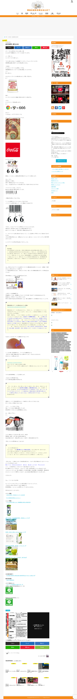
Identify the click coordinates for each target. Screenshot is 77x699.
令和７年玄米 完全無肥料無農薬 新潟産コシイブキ (17, 518)
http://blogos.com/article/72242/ (14, 362)
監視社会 (54, 349)
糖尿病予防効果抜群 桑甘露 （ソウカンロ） (15, 545)
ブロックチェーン (62, 340)
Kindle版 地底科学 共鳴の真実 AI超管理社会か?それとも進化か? (20, 575)
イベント (17, 13)
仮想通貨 (54, 343)
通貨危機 (58, 350)
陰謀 (52, 13)
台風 (56, 344)
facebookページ (54, 190)
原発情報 (46, 13)
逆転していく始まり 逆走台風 (64, 299)
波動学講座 (53, 186)
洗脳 (62, 347)
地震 (65, 344)
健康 (58, 343)
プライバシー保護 (54, 188)
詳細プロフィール (61, 160)
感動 (63, 346)
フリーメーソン (55, 340)
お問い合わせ (59, 13)
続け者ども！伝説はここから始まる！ (38, 16)
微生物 (59, 346)
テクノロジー (41, 13)
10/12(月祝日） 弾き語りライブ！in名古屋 (15, 495)
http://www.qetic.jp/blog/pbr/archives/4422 (16, 307)
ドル (65, 337)
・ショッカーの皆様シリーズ (57, 171)
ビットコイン (61, 338)
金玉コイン (68, 350)
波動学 (58, 347)
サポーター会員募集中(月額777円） (14, 584)
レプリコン (54, 341)
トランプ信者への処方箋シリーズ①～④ (60, 169)
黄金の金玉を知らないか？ (37, 697)
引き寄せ (54, 346)
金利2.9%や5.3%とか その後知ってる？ (64, 294)
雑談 (22, 13)
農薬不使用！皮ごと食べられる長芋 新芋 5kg (16, 557)
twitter (52, 192)
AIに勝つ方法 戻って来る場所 (64, 289)
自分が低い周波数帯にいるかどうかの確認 (64, 279)
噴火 (61, 344)
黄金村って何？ (54, 178)
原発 (53, 344)
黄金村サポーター (54, 180)
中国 (59, 341)
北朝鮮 (67, 343)
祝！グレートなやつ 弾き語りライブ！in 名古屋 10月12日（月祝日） (64, 284)
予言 (63, 341)
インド (66, 334)
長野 (53, 352)
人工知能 (68, 341)
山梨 (69, 344)
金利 (62, 350)
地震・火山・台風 (33, 13)
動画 (62, 343)
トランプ (61, 337)
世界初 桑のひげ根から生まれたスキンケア (15, 532)
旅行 (53, 347)
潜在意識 (67, 347)
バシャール (54, 338)
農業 (53, 350)
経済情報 (26, 13)
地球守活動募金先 (10, 580)
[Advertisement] (38, 26)
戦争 (67, 346)
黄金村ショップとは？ (55, 184)
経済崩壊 (67, 349)
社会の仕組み (60, 349)
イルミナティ (60, 334)
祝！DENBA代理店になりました (13, 497)
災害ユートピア (63, 302)
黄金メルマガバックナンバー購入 (58, 182)
